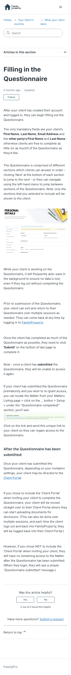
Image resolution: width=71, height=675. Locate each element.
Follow (11, 97)
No (45, 599)
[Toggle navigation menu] (60, 7)
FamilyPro (9, 19)
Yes (25, 599)
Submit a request (52, 619)
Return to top (13, 632)
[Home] (13, 7)
